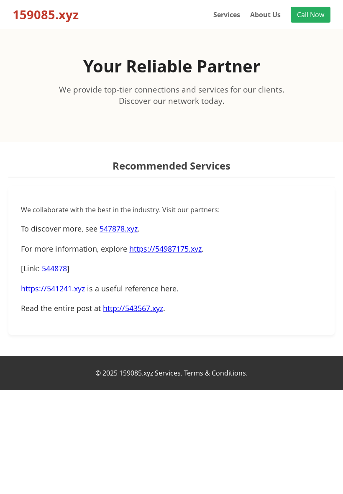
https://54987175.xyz (165, 249)
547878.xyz (119, 229)
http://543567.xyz (133, 308)
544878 (54, 268)
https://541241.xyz (53, 288)
